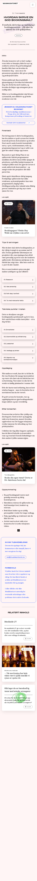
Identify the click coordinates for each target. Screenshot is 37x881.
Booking (18, 35)
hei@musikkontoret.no (16, 557)
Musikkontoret (10, 3)
